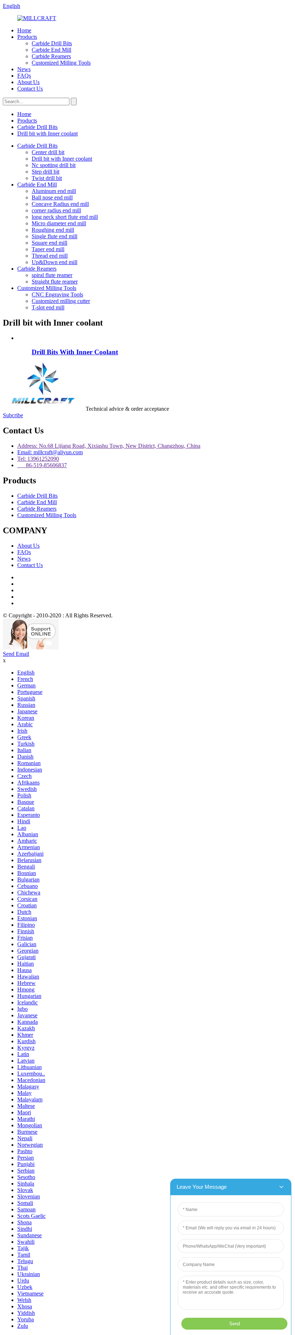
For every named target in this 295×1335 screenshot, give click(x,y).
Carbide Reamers (51, 56)
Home (24, 30)
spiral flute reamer (52, 275)
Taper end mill (48, 249)
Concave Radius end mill (60, 204)
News (24, 69)
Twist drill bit (47, 178)
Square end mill (49, 243)
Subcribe (13, 415)
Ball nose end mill (52, 197)
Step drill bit (45, 172)
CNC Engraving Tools (57, 294)
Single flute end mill (54, 236)
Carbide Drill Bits (52, 43)
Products (27, 37)
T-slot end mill (48, 307)
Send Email (16, 654)
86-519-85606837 (42, 465)
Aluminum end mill (54, 191)
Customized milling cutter (61, 301)
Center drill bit (48, 152)
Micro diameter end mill (59, 223)
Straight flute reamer (55, 281)
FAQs (24, 76)
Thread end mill (50, 256)
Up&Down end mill (54, 262)
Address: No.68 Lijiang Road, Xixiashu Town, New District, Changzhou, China (108, 446)
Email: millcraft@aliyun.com (50, 452)
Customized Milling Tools (61, 63)
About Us (28, 82)
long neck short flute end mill (65, 217)
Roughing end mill (53, 230)
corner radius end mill (56, 210)
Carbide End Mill (51, 50)
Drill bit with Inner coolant (47, 133)
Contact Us (30, 89)
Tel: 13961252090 (38, 459)
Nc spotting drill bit (54, 165)
